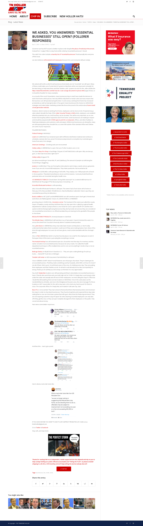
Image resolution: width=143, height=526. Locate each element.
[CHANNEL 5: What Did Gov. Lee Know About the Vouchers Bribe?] (46, 503)
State (94, 22)
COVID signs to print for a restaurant (62, 120)
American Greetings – (39, 145)
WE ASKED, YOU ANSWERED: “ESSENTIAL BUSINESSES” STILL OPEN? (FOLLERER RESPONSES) (62, 36)
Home (84, 22)
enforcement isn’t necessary (53, 60)
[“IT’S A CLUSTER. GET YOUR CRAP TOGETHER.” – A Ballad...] (141, 263)
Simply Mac (42, 273)
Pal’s (38, 236)
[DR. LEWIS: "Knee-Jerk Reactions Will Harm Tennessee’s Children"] (57, 503)
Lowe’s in (35, 137)
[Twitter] (126, 1)
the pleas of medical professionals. (83, 49)
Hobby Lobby (36, 148)
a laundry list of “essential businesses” (63, 54)
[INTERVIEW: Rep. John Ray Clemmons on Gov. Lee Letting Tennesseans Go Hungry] (35, 503)
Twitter (38, 427)
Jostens (34, 166)
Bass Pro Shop (43, 151)
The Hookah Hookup (38, 241)
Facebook (45, 427)
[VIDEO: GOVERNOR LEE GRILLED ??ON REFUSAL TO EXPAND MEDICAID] (13, 503)
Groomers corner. (58, 202)
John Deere (39, 226)
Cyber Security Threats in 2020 (65, 113)
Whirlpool (35, 172)
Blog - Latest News (15, 22)
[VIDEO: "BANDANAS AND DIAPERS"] (68, 503)
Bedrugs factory (37, 252)
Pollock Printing (37, 133)
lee (44, 472)
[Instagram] (133, 1)
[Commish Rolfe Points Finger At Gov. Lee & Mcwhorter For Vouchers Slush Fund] (79, 503)
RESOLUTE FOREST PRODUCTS (41, 217)
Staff (53, 44)
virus (51, 472)
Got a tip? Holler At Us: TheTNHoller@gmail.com (22, 1)
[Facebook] (130, 1)
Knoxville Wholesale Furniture (41, 185)
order (47, 472)
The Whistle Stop (37, 220)
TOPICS (90, 22)
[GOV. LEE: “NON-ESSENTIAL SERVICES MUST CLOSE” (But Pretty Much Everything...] (1, 263)
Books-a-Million (37, 196)
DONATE (40, 1)
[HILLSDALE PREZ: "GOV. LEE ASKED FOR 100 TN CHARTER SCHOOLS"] (89, 503)
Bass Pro (35, 290)
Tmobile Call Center (38, 257)
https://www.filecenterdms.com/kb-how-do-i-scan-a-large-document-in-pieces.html (58, 91)
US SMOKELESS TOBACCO (40, 180)
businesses (39, 472)
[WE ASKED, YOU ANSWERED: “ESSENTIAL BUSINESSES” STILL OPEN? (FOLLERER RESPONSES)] (17, 40)
